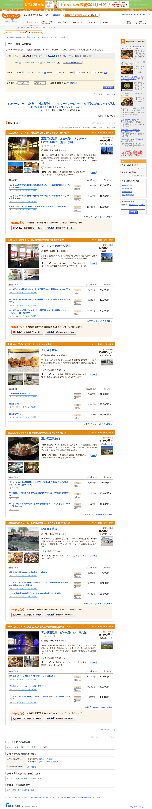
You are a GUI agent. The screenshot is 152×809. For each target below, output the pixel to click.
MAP (93, 172)
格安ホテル (36, 778)
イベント (142, 205)
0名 (105, 72)
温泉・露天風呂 (43, 797)
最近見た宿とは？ (140, 175)
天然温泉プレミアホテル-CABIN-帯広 (130, 131)
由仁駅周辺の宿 (127, 188)
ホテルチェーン (19, 797)
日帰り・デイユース (48, 27)
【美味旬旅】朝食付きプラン (20, 393)
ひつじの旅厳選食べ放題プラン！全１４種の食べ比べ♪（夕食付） (35, 593)
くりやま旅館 (49, 350)
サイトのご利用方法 (129, 10)
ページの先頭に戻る (107, 729)
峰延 (42, 761)
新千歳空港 (31, 767)
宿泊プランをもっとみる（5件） (100, 514)
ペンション (25, 778)
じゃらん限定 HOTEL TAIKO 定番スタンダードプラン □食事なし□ (39, 206)
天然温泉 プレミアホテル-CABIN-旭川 (130, 121)
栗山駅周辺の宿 (127, 192)
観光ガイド (92, 797)
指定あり (74, 83)
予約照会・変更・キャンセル (131, 14)
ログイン (48, 15)
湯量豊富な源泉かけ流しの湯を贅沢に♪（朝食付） (29, 572)
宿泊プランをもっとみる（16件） (99, 424)
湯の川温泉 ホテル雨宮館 (131, 139)
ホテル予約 (10, 37)
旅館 (8, 747)
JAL (65, 797)
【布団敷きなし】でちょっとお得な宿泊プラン (27, 686)
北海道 (15, 747)
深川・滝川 (11, 790)
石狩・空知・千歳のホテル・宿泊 (42, 37)
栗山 (42, 759)
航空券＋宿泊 (37, 56)
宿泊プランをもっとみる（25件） (99, 216)
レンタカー (92, 22)
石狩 (19, 790)
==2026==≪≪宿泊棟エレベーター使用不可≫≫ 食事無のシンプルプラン (39, 289)
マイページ (146, 14)
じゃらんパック (46, 22)
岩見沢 (49, 759)
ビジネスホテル (13, 778)
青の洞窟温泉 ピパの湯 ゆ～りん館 (64, 632)
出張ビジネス (20, 27)
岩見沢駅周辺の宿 (128, 195)
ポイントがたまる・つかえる (15, 32)
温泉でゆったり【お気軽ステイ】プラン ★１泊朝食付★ (32, 676)
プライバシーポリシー (138, 807)
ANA (68, 797)
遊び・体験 (62, 22)
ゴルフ (117, 22)
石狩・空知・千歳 (28, 747)
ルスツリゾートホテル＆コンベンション (132, 47)
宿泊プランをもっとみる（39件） (99, 707)
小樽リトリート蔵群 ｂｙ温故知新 (132, 109)
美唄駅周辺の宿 (127, 185)
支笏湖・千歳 (28, 790)
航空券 (105, 22)
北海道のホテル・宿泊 (23, 37)
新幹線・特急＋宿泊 (84, 56)
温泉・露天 (30, 27)
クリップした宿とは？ (138, 168)
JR (63, 797)
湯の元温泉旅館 (50, 438)
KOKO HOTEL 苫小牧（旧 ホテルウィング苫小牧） (132, 78)
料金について (110, 127)
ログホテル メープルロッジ (131, 62)
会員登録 (56, 15)
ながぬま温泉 (49, 528)
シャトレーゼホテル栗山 (56, 245)
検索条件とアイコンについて (105, 94)
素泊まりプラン (15, 404)
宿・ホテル (13, 56)
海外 (128, 22)
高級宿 (38, 27)
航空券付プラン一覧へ (32, 228)
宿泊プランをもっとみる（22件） (99, 603)
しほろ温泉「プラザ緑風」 (131, 93)
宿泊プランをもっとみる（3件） (100, 321)
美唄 (48, 761)
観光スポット (133, 205)
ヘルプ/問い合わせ (144, 10)
